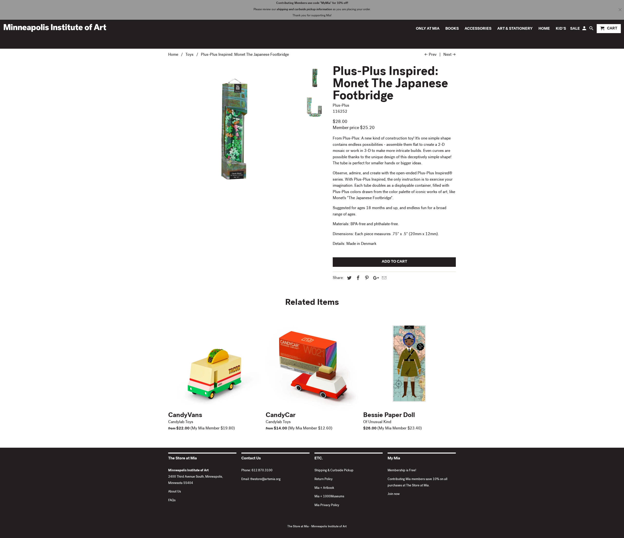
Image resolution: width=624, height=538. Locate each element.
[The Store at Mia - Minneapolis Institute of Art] (54, 27)
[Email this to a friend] (383, 278)
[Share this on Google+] (375, 278)
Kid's (561, 29)
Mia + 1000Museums (329, 496)
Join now (394, 494)
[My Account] (584, 29)
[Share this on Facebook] (357, 278)
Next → (449, 55)
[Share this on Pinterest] (366, 278)
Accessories (478, 29)
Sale (575, 29)
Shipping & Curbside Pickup (333, 470)
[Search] (591, 29)
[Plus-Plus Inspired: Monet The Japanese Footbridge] (232, 129)
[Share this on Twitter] (348, 278)
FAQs (172, 500)
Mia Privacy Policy (326, 505)
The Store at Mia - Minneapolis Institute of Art (317, 526)
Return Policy (323, 479)
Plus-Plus (341, 106)
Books (452, 29)
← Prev (430, 55)
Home (544, 29)
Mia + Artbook (324, 488)
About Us (174, 491)
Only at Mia (427, 29)
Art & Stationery (515, 29)
